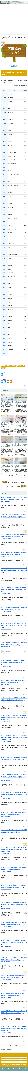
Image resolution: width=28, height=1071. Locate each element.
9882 (4, 353)
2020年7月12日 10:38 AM (6, 798)
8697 (4, 312)
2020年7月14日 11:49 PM (6, 816)
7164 (4, 214)
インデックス (21, 1059)
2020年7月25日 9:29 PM (6, 889)
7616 (4, 247)
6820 (4, 210)
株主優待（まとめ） (12, 365)
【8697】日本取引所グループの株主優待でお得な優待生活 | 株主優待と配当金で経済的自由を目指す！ (13, 589)
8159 (4, 283)
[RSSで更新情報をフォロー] (11, 381)
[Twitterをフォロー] (2, 381)
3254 (4, 174)
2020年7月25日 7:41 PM (6, 871)
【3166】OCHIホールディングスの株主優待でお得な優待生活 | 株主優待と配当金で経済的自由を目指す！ (14, 570)
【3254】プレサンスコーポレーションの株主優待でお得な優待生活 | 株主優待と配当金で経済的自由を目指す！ (14, 717)
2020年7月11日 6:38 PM (6, 780)
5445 (4, 189)
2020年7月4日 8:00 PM (5, 701)
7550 (4, 243)
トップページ (7, 1057)
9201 (4, 323)
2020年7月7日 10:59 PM (6, 741)
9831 (4, 349)
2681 (4, 130)
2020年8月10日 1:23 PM (6, 908)
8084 (4, 265)
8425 (4, 302)
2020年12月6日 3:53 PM (6, 1032)
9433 (4, 331)
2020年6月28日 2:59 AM (6, 629)
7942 (4, 261)
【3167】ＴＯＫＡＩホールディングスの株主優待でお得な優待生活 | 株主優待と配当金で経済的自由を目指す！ (14, 1028)
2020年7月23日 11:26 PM (6, 834)
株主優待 (4, 365)
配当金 (7, 1059)
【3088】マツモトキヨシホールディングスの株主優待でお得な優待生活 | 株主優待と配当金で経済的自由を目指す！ (14, 737)
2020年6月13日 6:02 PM (6, 520)
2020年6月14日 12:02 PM (6, 556)
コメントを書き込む (14, 1045)
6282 (4, 207)
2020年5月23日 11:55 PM (6, 501)
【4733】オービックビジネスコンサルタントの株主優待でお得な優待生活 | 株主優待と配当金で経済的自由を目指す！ (14, 849)
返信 (25, 511)
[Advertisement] (14, 20)
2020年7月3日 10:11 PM (6, 666)
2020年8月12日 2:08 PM (6, 946)
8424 (4, 298)
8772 (4, 316)
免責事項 (7, 1061)
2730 (4, 137)
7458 (4, 232)
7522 (4, 236)
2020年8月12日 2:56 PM (6, 961)
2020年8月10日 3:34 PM (6, 926)
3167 (4, 167)
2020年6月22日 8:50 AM (6, 611)
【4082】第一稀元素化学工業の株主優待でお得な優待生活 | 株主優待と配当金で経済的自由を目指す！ (13, 625)
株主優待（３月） (21, 365)
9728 (4, 345)
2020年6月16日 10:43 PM (6, 574)
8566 (4, 305)
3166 (4, 163)
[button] (25, 651)
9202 (4, 327)
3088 (4, 152)
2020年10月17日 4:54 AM (6, 997)
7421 (4, 229)
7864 (4, 254)
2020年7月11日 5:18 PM (6, 761)
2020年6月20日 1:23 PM (6, 593)
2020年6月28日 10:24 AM (6, 646)
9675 (4, 342)
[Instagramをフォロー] (5, 381)
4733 (4, 185)
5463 (4, 192)
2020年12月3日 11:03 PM (6, 1014)
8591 (4, 309)
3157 (4, 159)
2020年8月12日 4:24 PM (6, 979)
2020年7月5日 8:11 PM (5, 721)
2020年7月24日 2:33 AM (6, 853)
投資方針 (21, 1061)
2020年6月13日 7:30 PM (6, 538)
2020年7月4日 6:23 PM (5, 684)
